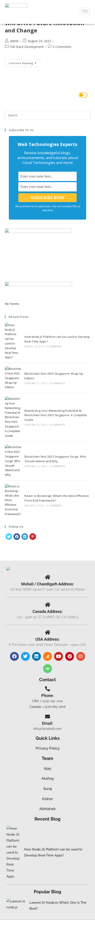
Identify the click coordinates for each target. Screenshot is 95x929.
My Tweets (12, 304)
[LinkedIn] (24, 536)
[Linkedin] (36, 656)
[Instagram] (80, 656)
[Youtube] (58, 656)
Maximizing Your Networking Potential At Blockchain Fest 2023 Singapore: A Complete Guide (56, 415)
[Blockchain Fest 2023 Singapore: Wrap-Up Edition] (13, 378)
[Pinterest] (32, 536)
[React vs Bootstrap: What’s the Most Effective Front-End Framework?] (13, 500)
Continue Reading (24, 62)
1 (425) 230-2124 (51, 701)
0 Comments (62, 47)
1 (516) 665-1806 (54, 707)
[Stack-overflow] (47, 656)
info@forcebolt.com (47, 728)
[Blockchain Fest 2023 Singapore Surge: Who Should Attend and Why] (13, 461)
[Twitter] (25, 656)
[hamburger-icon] (85, 11)
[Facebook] (16, 536)
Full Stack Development (27, 47)
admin (14, 41)
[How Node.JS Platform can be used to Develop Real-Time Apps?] (13, 341)
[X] (9, 536)
